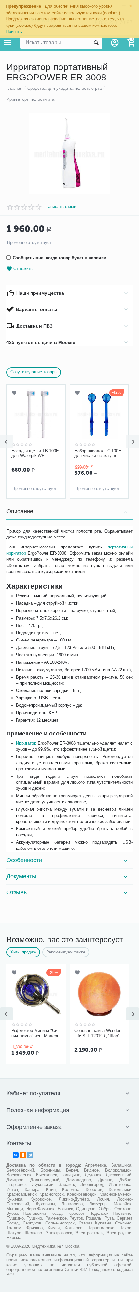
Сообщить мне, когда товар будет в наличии (59, 257)
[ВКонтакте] (16, 1155)
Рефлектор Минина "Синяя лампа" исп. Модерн (35, 1033)
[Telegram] (30, 1155)
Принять (14, 31)
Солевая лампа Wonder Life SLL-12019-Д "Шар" (97, 1033)
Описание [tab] (19, 511)
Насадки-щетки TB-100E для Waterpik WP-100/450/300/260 (35, 453)
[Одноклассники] (23, 1155)
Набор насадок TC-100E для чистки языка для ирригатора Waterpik (97, 453)
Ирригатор (26, 743)
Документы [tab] (21, 876)
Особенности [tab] (24, 860)
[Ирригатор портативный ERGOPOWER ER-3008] (69, 153)
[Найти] (96, 42)
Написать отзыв (60, 206)
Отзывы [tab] (17, 892)
